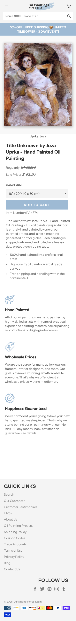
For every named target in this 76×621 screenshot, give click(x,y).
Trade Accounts (15, 544)
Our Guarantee (14, 501)
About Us (10, 519)
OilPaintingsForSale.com (28, 601)
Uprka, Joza (38, 136)
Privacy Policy (14, 557)
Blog (7, 563)
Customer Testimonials (20, 507)
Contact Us (12, 569)
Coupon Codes (14, 538)
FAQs (8, 513)
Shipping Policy (15, 532)
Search (9, 494)
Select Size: (13, 184)
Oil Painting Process (18, 526)
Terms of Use (13, 550)
